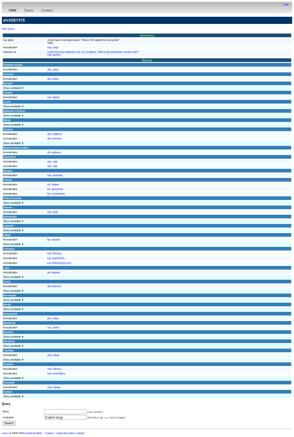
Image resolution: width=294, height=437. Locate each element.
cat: (53, 97)
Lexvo (5, 433)
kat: (54, 253)
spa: (53, 355)
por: (53, 318)
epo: (52, 161)
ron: (53, 327)
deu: (54, 134)
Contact (47, 10)
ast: (53, 78)
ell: (54, 152)
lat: (53, 272)
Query (28, 10)
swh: (53, 387)
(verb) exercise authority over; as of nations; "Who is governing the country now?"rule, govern (93, 53)
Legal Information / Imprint (70, 433)
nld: (54, 286)
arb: (53, 69)
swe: (54, 368)
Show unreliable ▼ (13, 88)
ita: (53, 239)
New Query (8, 28)
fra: (53, 184)
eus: (55, 175)
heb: (52, 212)
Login (286, 4)
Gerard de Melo (33, 433)
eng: (52, 47)
